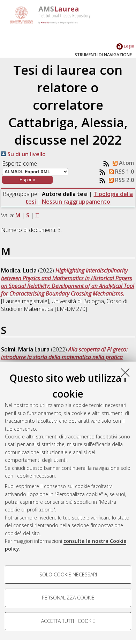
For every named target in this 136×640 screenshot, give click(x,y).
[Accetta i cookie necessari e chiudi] (125, 372)
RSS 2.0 (124, 180)
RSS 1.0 (124, 171)
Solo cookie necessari (68, 574)
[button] (27, 180)
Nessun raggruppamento (76, 201)
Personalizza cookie (68, 597)
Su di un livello (26, 154)
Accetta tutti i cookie (68, 621)
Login (128, 46)
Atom (126, 163)
